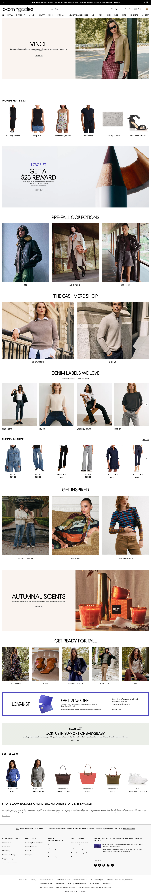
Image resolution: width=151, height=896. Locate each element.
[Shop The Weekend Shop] (125, 525)
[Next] (146, 49)
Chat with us (6, 843)
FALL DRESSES (15, 684)
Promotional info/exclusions (112, 851)
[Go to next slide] (144, 2)
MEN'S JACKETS (105, 684)
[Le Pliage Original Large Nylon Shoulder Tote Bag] (88, 773)
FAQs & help (6, 851)
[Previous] (5, 49)
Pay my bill (28, 855)
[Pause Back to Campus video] (45, 551)
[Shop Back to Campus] (25, 525)
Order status (29, 851)
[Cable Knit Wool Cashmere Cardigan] (13, 773)
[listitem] (75, 2)
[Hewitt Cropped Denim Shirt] (13, 458)
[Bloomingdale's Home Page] (17, 9)
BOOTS (45, 684)
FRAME (42, 429)
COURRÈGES (125, 285)
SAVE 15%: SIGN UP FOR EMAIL (31, 829)
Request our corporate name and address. (96, 887)
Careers (50, 853)
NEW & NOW (75, 558)
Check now (126, 851)
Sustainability (52, 857)
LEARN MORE (117, 2)
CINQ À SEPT (7, 429)
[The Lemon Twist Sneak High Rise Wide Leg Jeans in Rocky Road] (88, 458)
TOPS (135, 684)
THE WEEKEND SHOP (125, 558)
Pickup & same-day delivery (80, 853)
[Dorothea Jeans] (138, 458)
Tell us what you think (9, 863)
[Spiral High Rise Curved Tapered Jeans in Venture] (38, 458)
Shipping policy (7, 859)
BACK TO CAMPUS (25, 558)
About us (51, 845)
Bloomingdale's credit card (34, 843)
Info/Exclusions (129, 829)
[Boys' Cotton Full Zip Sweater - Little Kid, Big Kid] (38, 773)
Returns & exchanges (9, 855)
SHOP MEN (113, 362)
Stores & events (76, 857)
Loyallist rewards (31, 847)
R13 (25, 285)
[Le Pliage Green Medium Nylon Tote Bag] (63, 773)
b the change (52, 849)
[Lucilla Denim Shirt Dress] (113, 458)
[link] (13, 475)
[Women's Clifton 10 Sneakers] (138, 773)
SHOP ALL (146, 440)
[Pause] (147, 2)
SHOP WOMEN (38, 362)
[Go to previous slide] (3, 2)
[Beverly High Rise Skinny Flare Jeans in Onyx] (63, 458)
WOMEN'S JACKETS (75, 684)
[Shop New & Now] (75, 525)
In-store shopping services (80, 849)
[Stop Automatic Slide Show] (72, 82)
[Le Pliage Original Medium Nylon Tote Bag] (113, 773)
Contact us (6, 847)
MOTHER (117, 429)
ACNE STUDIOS (75, 285)
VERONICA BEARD (84, 429)
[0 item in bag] (147, 9)
